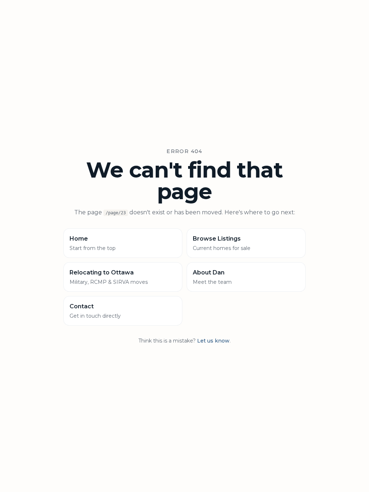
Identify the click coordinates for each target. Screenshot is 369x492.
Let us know (213, 340)
